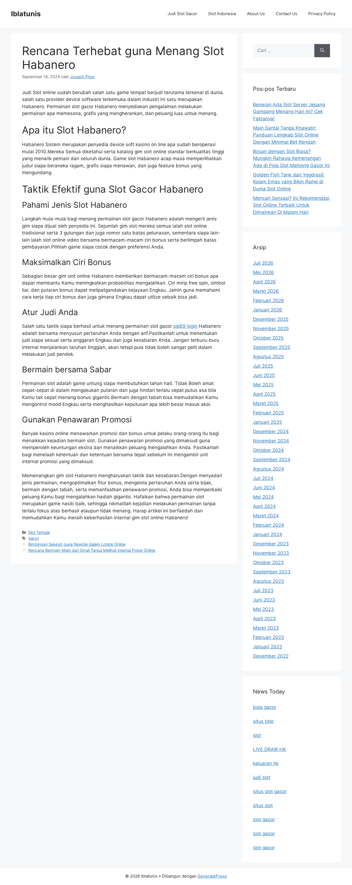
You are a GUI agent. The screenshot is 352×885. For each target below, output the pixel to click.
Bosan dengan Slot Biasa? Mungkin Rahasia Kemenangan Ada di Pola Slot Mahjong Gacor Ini (291, 158)
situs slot (263, 805)
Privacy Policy (322, 13)
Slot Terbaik (39, 532)
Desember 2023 (271, 544)
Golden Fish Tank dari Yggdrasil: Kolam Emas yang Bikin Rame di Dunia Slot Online (288, 182)
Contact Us (286, 13)
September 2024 (271, 459)
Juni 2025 (264, 375)
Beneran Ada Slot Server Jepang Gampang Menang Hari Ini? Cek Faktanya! (289, 111)
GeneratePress (212, 876)
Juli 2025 (263, 366)
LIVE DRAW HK (269, 749)
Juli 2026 (263, 263)
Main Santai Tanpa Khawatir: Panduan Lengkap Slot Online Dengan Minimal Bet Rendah (285, 135)
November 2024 (271, 441)
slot (257, 735)
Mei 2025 (263, 384)
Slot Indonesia (222, 13)
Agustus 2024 (268, 469)
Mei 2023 (263, 609)
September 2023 (271, 572)
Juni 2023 (264, 600)
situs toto (263, 721)
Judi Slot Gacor (182, 13)
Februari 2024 (268, 525)
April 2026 (264, 282)
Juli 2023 (263, 590)
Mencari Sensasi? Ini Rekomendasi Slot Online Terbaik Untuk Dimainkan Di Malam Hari (291, 205)
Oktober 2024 (268, 450)
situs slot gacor (270, 791)
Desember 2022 (270, 656)
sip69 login (185, 326)
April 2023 (264, 618)
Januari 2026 (267, 310)
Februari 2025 (268, 413)
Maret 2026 (266, 291)
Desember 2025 (270, 319)
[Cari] (322, 50)
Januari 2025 (267, 422)
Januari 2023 (267, 646)
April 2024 (264, 506)
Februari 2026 (268, 300)
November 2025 (271, 328)
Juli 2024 (263, 478)
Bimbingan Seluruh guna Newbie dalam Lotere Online (76, 544)
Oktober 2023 (268, 562)
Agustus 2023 (268, 581)
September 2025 (271, 347)
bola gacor (264, 707)
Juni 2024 (264, 487)
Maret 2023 (266, 628)
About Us (256, 13)
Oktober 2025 (268, 338)
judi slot (261, 777)
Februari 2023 (268, 637)
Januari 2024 (267, 534)
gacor (33, 538)
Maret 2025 (266, 403)
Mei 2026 (263, 272)
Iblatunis (26, 14)
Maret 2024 (266, 515)
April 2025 (264, 394)
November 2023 (271, 553)
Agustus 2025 (268, 356)
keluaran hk (266, 763)
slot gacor (264, 819)
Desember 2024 (271, 431)
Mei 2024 (263, 497)
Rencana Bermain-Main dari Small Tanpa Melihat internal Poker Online (91, 550)
